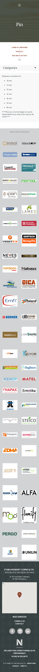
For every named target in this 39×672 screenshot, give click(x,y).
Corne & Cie (19, 621)
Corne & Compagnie (19, 47)
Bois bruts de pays (19, 56)
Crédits (23, 666)
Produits (19, 51)
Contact (19, 624)
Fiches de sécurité (20, 656)
